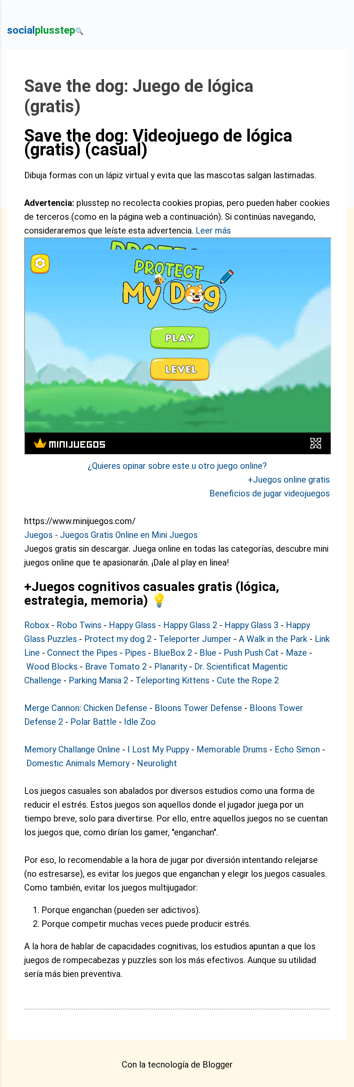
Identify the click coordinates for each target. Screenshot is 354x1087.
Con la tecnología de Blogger (177, 1064)
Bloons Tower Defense (198, 708)
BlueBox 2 (172, 653)
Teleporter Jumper (195, 639)
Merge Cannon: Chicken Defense (85, 708)
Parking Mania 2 (98, 680)
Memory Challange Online (72, 749)
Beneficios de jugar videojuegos (269, 493)
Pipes (135, 653)
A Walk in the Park (273, 639)
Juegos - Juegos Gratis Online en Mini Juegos (111, 535)
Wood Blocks (52, 666)
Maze (296, 653)
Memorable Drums (231, 749)
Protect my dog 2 (118, 639)
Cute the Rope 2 (248, 680)
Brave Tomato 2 (116, 666)
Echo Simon (297, 749)
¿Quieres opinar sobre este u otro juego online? (177, 466)
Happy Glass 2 (190, 625)
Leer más (213, 230)
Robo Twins (79, 625)
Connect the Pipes (82, 653)
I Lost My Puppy (158, 749)
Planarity (170, 666)
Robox (36, 625)
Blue (207, 653)
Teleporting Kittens (172, 680)
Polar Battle (93, 722)
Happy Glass (132, 625)
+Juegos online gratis (289, 479)
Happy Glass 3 (251, 625)
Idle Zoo (140, 722)
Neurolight (157, 763)
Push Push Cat (251, 653)
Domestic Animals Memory (78, 763)
